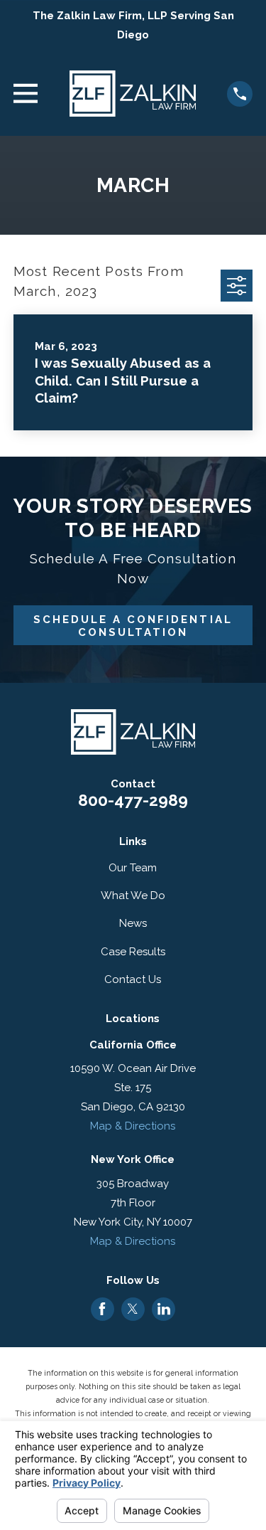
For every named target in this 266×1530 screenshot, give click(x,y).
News (133, 923)
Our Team (133, 867)
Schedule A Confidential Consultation (132, 626)
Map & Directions (132, 1126)
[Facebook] (102, 1308)
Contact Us (132, 979)
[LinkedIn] (163, 1308)
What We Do (133, 895)
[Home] (133, 93)
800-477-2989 (133, 800)
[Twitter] (132, 1308)
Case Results (133, 951)
